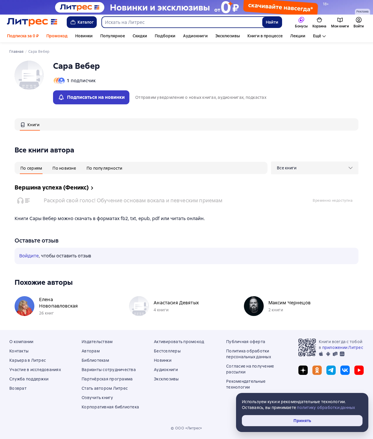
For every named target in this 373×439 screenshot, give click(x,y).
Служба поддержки (28, 379)
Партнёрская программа (107, 379)
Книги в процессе (265, 35)
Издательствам (97, 341)
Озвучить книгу (97, 397)
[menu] (314, 168)
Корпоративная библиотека (110, 407)
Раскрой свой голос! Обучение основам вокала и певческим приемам (133, 200)
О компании (21, 341)
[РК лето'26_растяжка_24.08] (186, 7)
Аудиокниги (195, 35)
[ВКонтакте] (345, 370)
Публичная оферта (245, 341)
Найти (272, 22)
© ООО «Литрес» (186, 428)
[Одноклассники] (317, 370)
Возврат (18, 388)
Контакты (19, 351)
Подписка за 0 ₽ (23, 35)
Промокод (57, 35)
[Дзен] (303, 370)
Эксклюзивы (227, 35)
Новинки (84, 35)
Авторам (91, 351)
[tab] (30, 124)
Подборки (165, 35)
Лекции (297, 35)
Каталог (86, 22)
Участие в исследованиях (35, 369)
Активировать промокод (179, 341)
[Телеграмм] (331, 370)
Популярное (112, 35)
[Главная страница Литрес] (32, 22)
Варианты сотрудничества (109, 369)
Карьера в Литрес (27, 360)
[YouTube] (359, 370)
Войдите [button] (29, 256)
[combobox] (181, 22)
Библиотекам (95, 360)
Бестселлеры (167, 351)
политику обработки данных (326, 407)
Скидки (140, 35)
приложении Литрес (342, 347)
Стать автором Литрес (105, 388)
